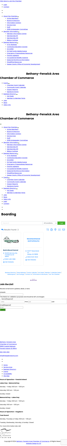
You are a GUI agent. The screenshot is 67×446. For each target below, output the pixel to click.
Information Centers (14, 23)
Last (53, 302)
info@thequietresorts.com (9, 356)
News (5, 103)
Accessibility (7, 374)
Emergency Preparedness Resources (19, 53)
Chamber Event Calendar (16, 85)
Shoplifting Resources (14, 62)
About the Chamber (10, 16)
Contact (6, 7)
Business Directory (9, 94)
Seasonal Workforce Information (18, 60)
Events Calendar (32, 272)
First (26, 302)
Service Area (11, 25)
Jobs (5, 100)
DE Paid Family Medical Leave (17, 51)
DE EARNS (10, 49)
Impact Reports (12, 90)
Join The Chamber (54, 274)
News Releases (21, 272)
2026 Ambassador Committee (17, 29)
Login (5, 5)
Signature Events (12, 92)
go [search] (62, 223)
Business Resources (10, 42)
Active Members (12, 18)
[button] (2, 229)
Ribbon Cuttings (12, 40)
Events (5, 83)
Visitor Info (7, 105)
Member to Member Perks (16, 98)
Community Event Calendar (16, 87)
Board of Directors (13, 21)
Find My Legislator (13, 55)
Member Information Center (17, 34)
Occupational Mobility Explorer (17, 58)
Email (5, 305)
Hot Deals (10, 96)
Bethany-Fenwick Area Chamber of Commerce (33, 441)
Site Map (6, 376)
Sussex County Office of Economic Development (23, 64)
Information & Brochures (40, 274)
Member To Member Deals (53, 272)
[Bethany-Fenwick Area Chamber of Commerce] (13, 74)
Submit (3, 310)
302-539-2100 (4, 352)
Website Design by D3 (33, 444)
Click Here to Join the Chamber (11, 1)
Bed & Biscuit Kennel (10, 250)
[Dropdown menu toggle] (18, 16)
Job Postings (20, 274)
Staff (8, 27)
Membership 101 (12, 36)
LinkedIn (2, 292)
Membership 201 (12, 38)
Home (5, 365)
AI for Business (12, 45)
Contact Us (28, 274)
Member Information (10, 31)
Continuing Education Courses (17, 47)
